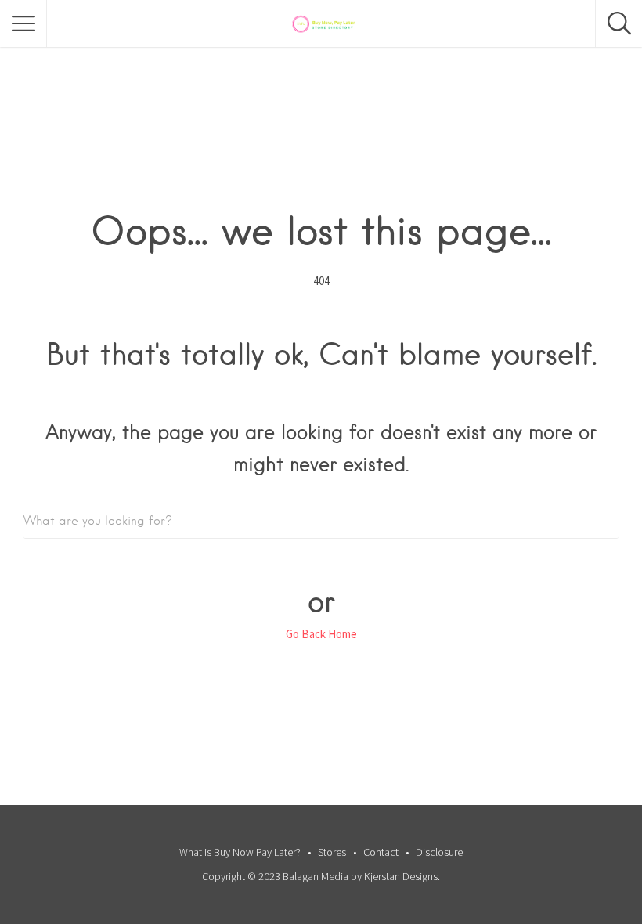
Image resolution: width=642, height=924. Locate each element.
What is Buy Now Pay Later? (240, 852)
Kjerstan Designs (401, 876)
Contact (381, 852)
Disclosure (439, 852)
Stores (332, 852)
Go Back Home (321, 633)
